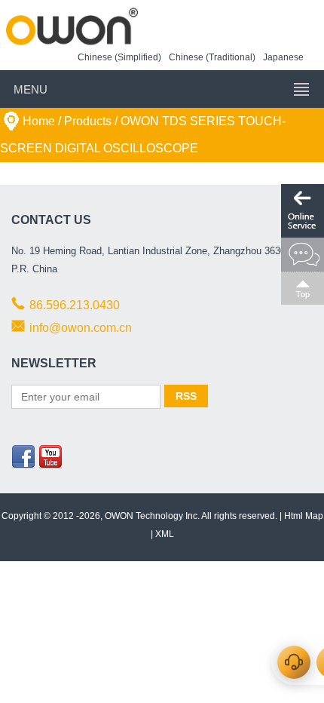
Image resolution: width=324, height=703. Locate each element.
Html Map (303, 516)
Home (39, 121)
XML (164, 534)
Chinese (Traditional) (212, 57)
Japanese (283, 57)
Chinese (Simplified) (119, 57)
